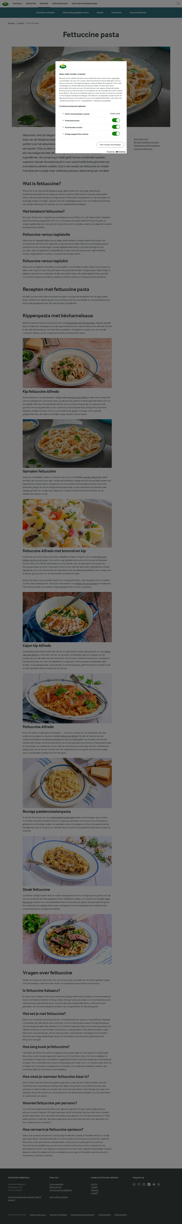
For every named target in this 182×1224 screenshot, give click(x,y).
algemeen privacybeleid (102, 101)
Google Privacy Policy (67, 101)
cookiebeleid (86, 101)
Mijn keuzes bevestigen (110, 145)
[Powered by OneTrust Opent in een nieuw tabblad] (116, 151)
